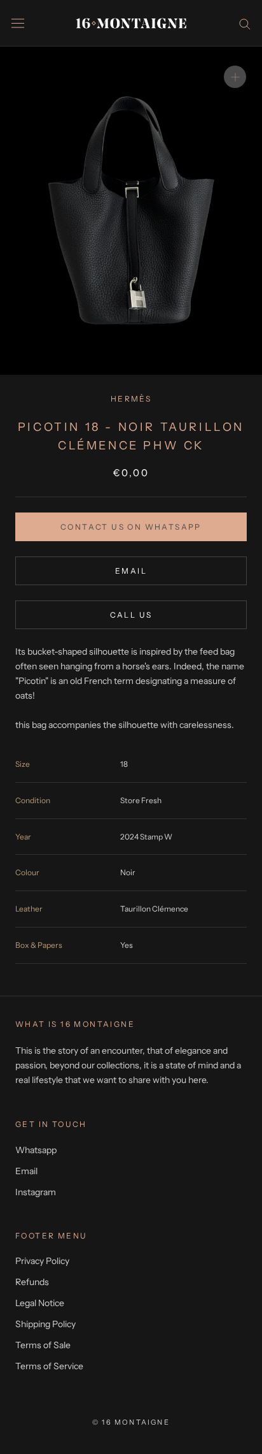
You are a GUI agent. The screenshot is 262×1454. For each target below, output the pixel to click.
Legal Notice (39, 1303)
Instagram (35, 1192)
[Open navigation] (17, 23)
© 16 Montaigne (131, 1422)
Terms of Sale (43, 1345)
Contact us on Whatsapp (131, 527)
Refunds (32, 1282)
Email (131, 571)
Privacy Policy (42, 1261)
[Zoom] (235, 77)
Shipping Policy (45, 1324)
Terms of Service (49, 1366)
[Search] (245, 23)
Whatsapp (36, 1150)
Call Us (131, 615)
